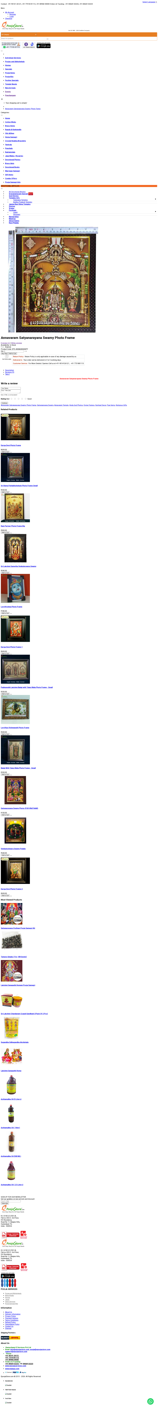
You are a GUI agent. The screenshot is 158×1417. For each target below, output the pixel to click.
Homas (7, 1297)
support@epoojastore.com (16, 1352)
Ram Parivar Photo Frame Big (13, 526)
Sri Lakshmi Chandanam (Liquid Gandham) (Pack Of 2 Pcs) (24, 1014)
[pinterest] (15, 1281)
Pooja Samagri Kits (11, 1304)
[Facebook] (2, 1281)
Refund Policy (10, 1322)
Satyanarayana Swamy (45, 405)
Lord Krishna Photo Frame (11, 607)
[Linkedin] (7, 1284)
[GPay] (29, 48)
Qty (2, 351)
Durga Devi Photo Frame (11, 445)
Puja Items (111, 405)
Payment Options (11, 1318)
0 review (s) (5, 343)
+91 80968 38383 (12, 1360)
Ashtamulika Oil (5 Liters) (11, 1099)
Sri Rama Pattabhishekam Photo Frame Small (19, 486)
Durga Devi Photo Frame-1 (12, 647)
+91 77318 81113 (12, 1358)
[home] (5, 54)
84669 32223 (28, 1364)
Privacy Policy (10, 1316)
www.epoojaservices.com (15, 1366)
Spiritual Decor (100, 405)
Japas (7, 1299)
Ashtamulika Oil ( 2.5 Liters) (12, 1185)
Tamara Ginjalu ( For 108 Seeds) (14, 957)
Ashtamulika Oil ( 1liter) (10, 1128)
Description (9, 370)
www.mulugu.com (12, 1369)
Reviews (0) (9, 372)
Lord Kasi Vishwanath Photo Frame (15, 728)
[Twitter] (5, 1281)
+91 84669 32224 (12, 1364)
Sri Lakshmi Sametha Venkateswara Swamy (18, 566)
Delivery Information (12, 1314)
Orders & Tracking (57, 4)
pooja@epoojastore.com (40, 1349)
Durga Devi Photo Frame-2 (12, 889)
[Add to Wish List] (11, 452)
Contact (4, 4)
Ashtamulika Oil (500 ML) (11, 1156)
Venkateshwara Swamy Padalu (13, 849)
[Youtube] (10, 1281)
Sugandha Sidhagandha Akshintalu (14, 1042)
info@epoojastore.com (19, 1349)
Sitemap (8, 1328)
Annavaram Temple (61, 405)
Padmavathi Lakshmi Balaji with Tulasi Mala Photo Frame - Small (27, 687)
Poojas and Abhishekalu (13, 1293)
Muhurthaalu (9, 1295)
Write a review (16, 343)
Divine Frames (89, 405)
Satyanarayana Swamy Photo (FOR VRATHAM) (19, 808)
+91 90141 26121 (12, 1356)
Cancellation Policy (12, 1324)
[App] (44, 48)
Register (12, 14)
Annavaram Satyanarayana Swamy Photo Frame (18, 405)
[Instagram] (12, 1281)
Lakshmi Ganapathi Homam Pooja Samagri (18, 985)
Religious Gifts (121, 405)
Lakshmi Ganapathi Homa (11, 1071)
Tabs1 (7, 374)
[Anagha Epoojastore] (8, 1278)
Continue (4, 403)
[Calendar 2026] (10, 1238)
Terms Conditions (11, 1320)
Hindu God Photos (76, 405)
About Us (8, 1312)
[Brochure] (23, 1238)
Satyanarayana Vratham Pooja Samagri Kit (18, 928)
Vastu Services (10, 1301)
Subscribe (5, 1203)
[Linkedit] (7, 1281)
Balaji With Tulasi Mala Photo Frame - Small (18, 768)
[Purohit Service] (11, 48)
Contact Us (9, 1326)
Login (11, 16)
